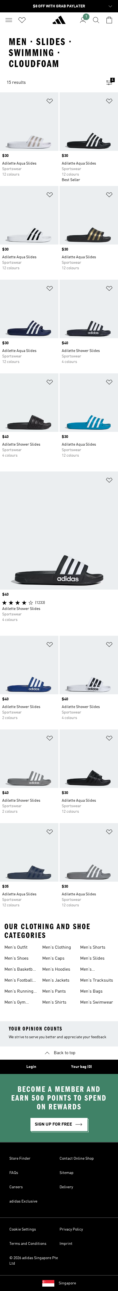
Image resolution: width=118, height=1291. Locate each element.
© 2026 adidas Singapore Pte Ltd (33, 1260)
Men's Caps (53, 958)
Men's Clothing (56, 947)
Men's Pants (54, 991)
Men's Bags (91, 991)
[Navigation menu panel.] (8, 20)
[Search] (96, 20)
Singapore (67, 1283)
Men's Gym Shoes (15, 1003)
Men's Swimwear (96, 1002)
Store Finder (19, 1158)
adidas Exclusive (23, 1201)
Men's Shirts (54, 1002)
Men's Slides (92, 958)
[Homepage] (59, 22)
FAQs (13, 1173)
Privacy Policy (71, 1229)
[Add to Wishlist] (49, 102)
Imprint (66, 1244)
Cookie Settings (22, 1229)
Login (31, 1067)
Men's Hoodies (56, 969)
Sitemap (67, 1173)
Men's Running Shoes (18, 992)
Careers (16, 1187)
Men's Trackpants (91, 970)
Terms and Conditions (27, 1244)
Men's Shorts (92, 947)
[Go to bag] (109, 20)
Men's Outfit (15, 947)
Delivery (66, 1187)
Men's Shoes (16, 958)
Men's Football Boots (18, 981)
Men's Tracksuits (96, 980)
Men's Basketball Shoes (21, 970)
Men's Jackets (55, 980)
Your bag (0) (81, 1067)
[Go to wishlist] (22, 20)
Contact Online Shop (77, 1158)
